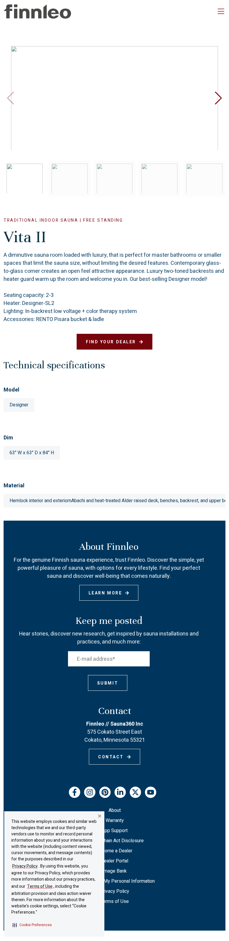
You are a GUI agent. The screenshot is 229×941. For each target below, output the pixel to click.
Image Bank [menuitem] (114, 871)
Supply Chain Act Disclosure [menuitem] (115, 840)
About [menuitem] (115, 810)
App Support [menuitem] (115, 830)
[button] (32, 925)
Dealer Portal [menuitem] (114, 861)
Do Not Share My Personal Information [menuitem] (115, 881)
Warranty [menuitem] (115, 820)
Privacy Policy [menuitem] (114, 891)
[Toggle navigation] (221, 11)
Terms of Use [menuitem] (114, 901)
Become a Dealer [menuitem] (114, 850)
